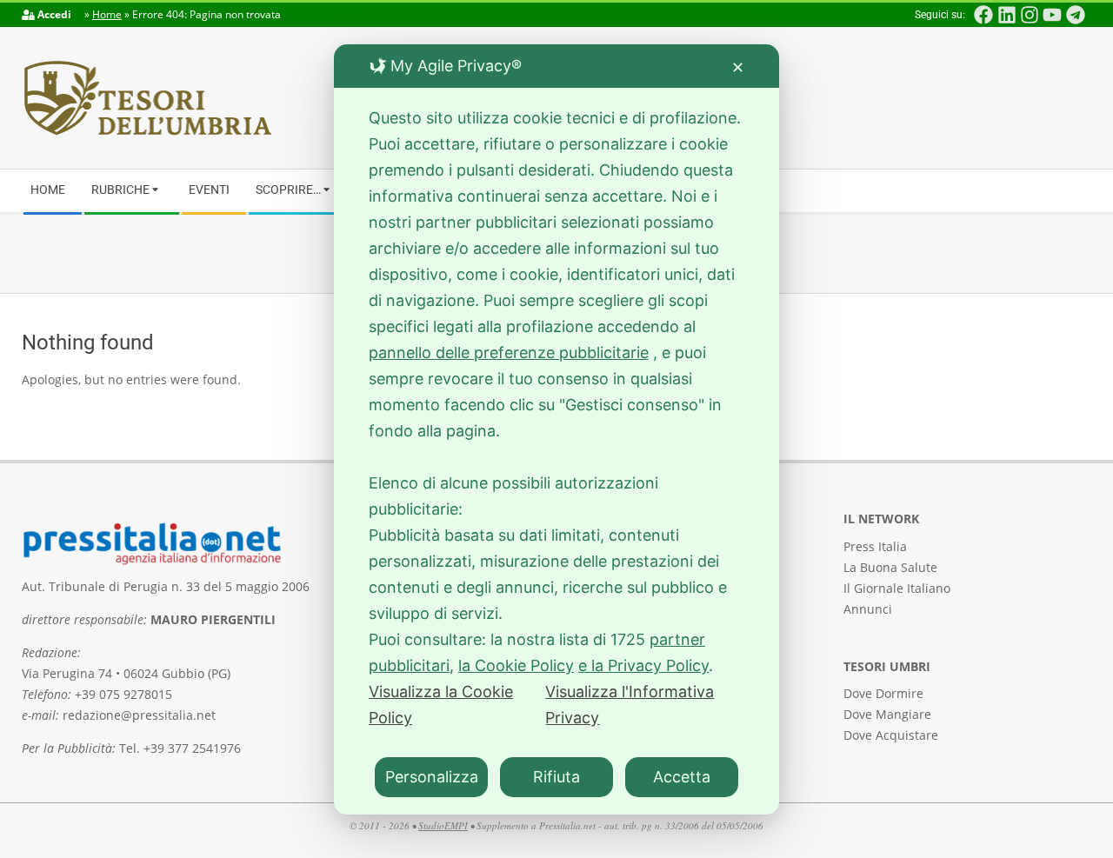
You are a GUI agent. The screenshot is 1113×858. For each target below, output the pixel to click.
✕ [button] (737, 67)
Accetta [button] (681, 777)
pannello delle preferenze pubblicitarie (509, 352)
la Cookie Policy (516, 665)
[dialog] (556, 429)
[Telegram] (1075, 14)
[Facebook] (983, 14)
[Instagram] (1029, 14)
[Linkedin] (1006, 14)
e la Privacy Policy (643, 665)
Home (107, 14)
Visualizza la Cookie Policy (441, 704)
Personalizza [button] (431, 777)
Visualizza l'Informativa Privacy (629, 704)
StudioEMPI (443, 825)
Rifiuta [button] (556, 777)
